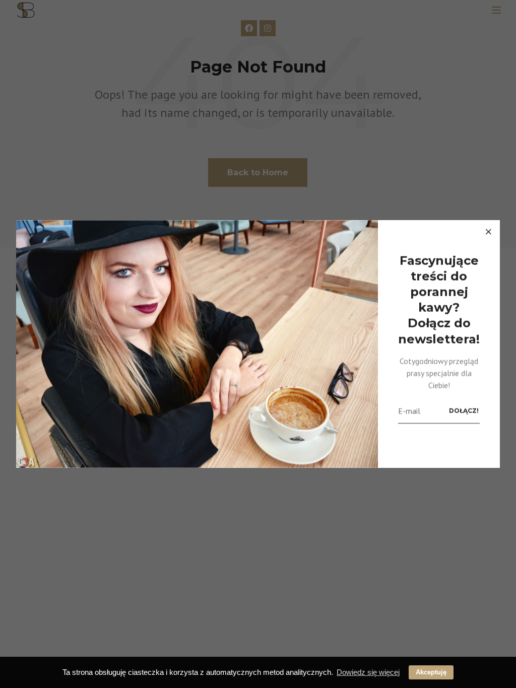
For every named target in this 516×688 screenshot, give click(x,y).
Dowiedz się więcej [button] (368, 672)
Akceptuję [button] (431, 672)
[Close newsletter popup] (488, 231)
